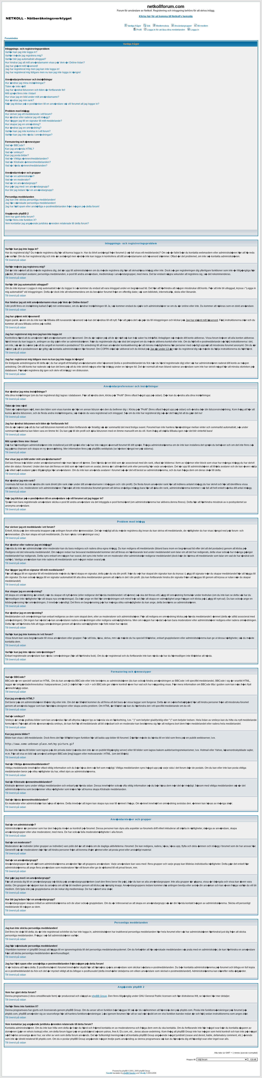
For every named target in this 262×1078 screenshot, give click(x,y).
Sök (148, 26)
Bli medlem (202, 26)
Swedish (109, 1073)
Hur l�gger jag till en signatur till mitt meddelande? (33, 120)
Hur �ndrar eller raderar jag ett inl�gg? (27, 117)
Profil (139, 29)
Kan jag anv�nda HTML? (19, 148)
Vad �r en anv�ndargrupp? (21, 183)
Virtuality (143, 1073)
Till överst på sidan (15, 260)
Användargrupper (183, 26)
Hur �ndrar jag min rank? (19, 100)
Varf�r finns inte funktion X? (20, 220)
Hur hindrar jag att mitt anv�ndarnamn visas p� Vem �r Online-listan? (45, 62)
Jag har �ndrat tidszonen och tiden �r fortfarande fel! (35, 90)
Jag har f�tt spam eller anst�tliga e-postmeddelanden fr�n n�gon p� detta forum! (52, 206)
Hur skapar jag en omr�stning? (23, 124)
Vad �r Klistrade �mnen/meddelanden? (28, 162)
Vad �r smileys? (14, 152)
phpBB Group (99, 996)
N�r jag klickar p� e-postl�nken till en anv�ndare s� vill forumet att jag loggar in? (52, 103)
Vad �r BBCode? (15, 145)
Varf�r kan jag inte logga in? (21, 52)
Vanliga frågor (134, 26)
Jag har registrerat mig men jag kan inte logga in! (32, 69)
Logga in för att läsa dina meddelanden (166, 29)
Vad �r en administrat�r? (19, 176)
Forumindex (11, 38)
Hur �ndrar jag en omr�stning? (23, 127)
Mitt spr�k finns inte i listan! (20, 93)
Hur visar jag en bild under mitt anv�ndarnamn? (32, 96)
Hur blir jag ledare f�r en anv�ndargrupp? (29, 190)
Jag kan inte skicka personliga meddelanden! (30, 199)
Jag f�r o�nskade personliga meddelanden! (30, 203)
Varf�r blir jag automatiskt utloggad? (25, 59)
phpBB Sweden (129, 1073)
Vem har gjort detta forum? (19, 216)
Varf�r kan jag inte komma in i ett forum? (28, 131)
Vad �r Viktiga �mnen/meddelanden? (27, 158)
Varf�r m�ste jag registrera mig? (24, 55)
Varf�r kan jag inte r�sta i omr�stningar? (28, 134)
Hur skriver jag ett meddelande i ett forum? (28, 114)
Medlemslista (162, 26)
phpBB (125, 1071)
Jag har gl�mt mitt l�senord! (21, 66)
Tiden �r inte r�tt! (15, 86)
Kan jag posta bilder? (17, 155)
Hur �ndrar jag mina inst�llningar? (25, 83)
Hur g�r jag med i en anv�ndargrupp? (27, 186)
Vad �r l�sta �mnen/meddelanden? (26, 165)
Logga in (195, 29)
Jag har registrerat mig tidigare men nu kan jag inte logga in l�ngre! (43, 72)
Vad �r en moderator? (17, 179)
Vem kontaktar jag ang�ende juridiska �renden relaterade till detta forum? (47, 223)
